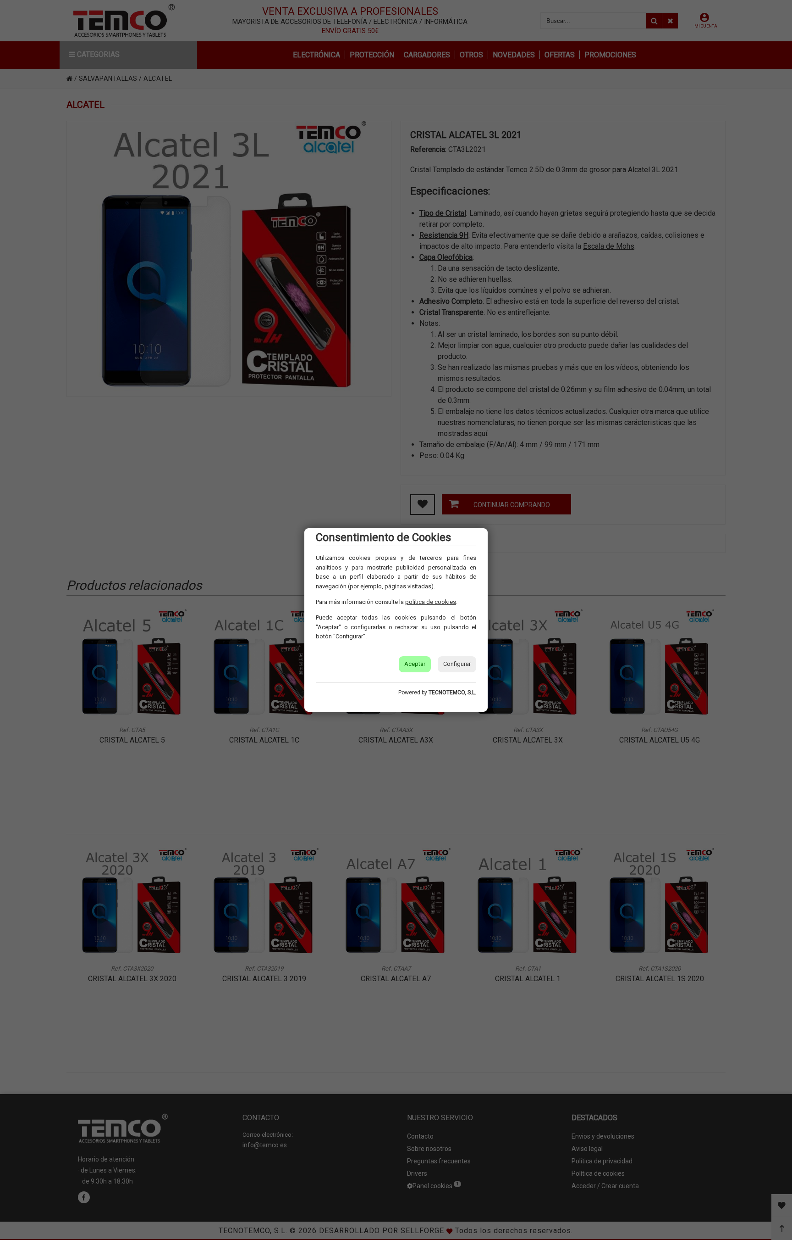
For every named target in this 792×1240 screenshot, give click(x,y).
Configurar (457, 663)
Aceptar (414, 663)
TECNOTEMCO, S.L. (452, 692)
